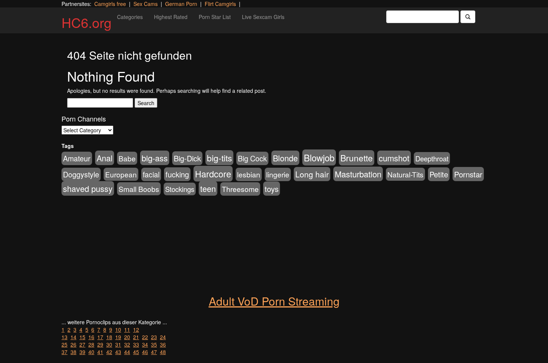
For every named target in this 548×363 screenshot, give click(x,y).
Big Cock (252, 158)
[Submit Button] (467, 16)
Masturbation (358, 174)
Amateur (77, 158)
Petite (438, 174)
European (121, 174)
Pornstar (468, 174)
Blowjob (319, 157)
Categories (130, 16)
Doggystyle (81, 174)
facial (151, 174)
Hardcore (213, 173)
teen (208, 188)
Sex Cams (145, 3)
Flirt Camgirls (220, 3)
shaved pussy (88, 188)
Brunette (356, 158)
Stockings (179, 189)
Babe (127, 158)
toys (271, 188)
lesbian (248, 174)
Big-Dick (187, 158)
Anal (105, 158)
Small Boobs (139, 189)
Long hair (312, 174)
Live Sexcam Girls (263, 16)
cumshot (394, 158)
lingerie (277, 174)
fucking (177, 174)
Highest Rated (171, 16)
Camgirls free (110, 3)
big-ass (155, 158)
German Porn (181, 3)
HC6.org (86, 22)
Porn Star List (215, 16)
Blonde (285, 158)
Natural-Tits (405, 174)
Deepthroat (431, 158)
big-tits (219, 158)
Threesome (240, 189)
